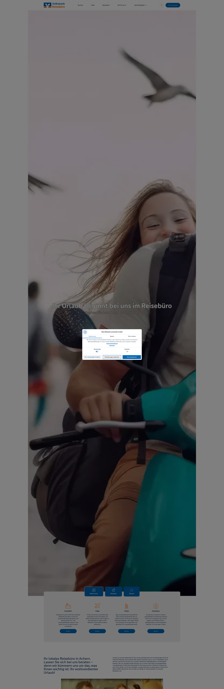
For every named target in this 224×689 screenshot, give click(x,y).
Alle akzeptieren (132, 357)
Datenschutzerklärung (112, 343)
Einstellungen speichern (112, 357)
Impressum (112, 345)
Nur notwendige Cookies (92, 357)
